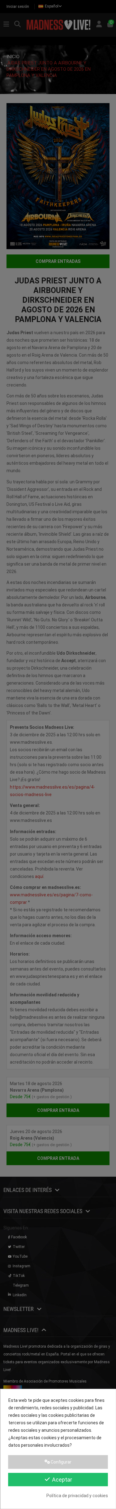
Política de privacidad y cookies (77, 1495)
